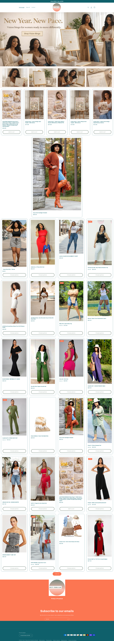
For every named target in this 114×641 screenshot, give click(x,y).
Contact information (72, 640)
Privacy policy (49, 640)
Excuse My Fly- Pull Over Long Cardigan (97, 559)
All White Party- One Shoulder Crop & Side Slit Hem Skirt (42, 318)
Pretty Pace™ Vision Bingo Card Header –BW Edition (33, 122)
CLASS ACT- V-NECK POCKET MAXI (96, 386)
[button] (88, 7)
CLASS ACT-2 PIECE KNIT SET (10, 438)
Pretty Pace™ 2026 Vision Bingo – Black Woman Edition (101, 122)
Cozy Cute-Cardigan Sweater (40, 212)
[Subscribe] (67, 619)
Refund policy (42, 640)
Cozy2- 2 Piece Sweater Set (94, 445)
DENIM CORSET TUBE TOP (9, 554)
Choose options (14, 274)
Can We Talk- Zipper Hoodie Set (38, 386)
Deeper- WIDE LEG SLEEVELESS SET (97, 502)
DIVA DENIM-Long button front (38, 562)
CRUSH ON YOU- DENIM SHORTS (11, 502)
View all (57, 573)
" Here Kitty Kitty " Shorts (9, 269)
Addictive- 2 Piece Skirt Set (37, 267)
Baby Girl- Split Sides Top (65, 323)
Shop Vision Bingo (51, 50)
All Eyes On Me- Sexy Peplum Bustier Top (98, 267)
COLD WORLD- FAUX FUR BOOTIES (39, 436)
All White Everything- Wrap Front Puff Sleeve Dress (13, 327)
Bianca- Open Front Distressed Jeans (97, 318)
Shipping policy (64, 640)
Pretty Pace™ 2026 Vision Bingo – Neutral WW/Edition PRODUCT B (56, 122)
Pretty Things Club (26, 640)
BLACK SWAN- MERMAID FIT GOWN (11, 379)
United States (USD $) (25, 635)
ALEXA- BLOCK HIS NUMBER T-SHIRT (68, 256)
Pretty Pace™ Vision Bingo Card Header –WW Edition (78, 122)
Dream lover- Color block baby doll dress (69, 541)
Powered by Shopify (34, 640)
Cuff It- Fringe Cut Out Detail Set (39, 503)
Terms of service (56, 640)
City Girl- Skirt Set (63, 379)
